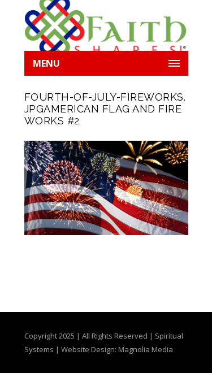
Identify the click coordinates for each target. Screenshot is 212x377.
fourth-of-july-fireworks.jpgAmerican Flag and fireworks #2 (105, 109)
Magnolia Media (145, 349)
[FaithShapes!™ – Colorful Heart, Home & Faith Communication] (106, 25)
